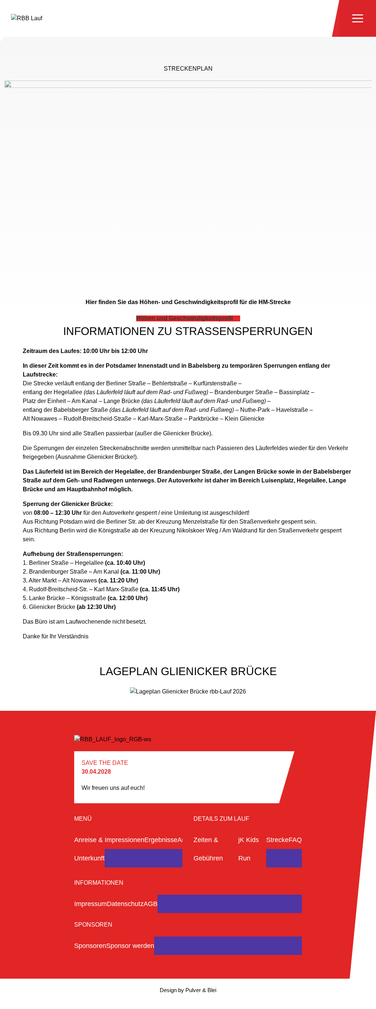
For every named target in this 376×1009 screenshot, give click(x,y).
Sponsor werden (130, 945)
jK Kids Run (248, 849)
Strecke (277, 840)
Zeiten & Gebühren (208, 849)
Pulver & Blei (200, 990)
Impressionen (124, 840)
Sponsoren (90, 945)
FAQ (295, 840)
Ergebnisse (160, 840)
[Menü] (357, 18)
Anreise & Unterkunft (89, 849)
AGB (151, 904)
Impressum (90, 904)
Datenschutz (125, 904)
